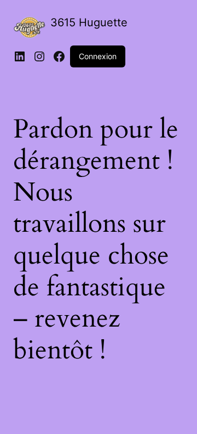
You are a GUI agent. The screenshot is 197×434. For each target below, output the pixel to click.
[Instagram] (39, 56)
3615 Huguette (89, 22)
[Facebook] (59, 56)
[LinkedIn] (19, 56)
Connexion (98, 56)
